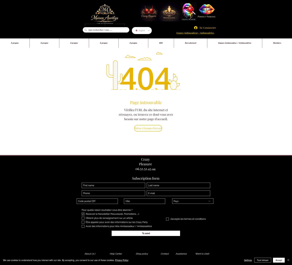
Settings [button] (248, 260)
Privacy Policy (121, 260)
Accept (279, 260)
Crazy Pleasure (145, 161)
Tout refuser (263, 260)
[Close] (288, 260)
